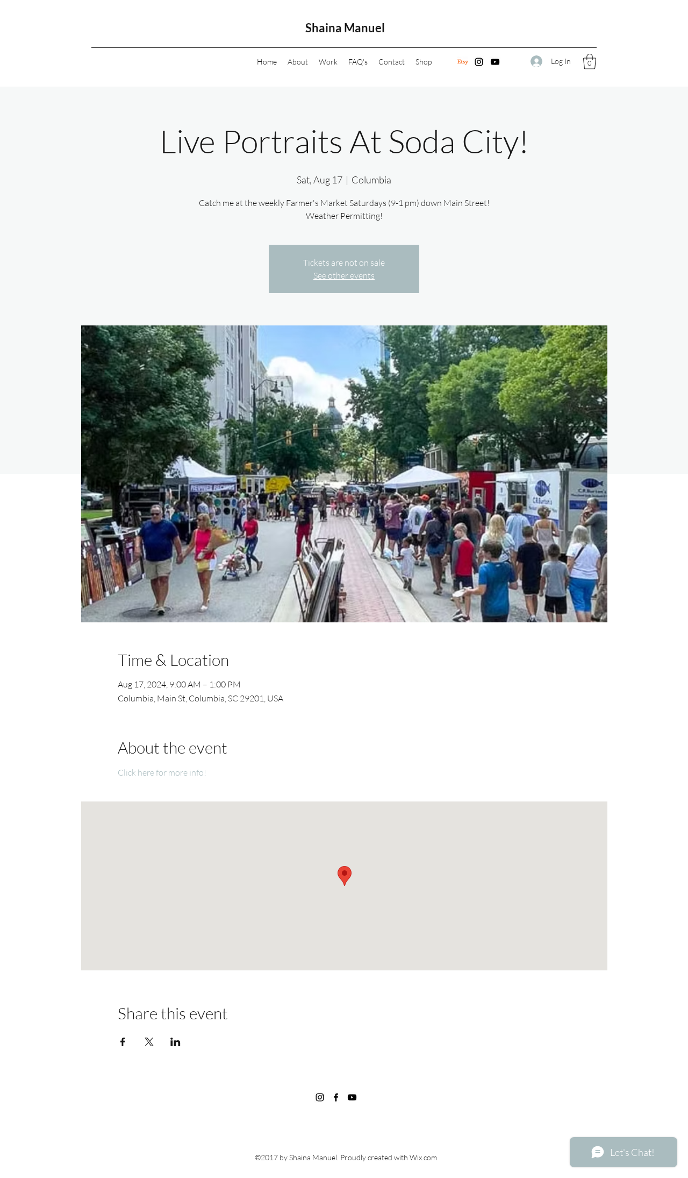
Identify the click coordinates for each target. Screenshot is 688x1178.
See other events (344, 275)
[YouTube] (495, 61)
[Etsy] (462, 61)
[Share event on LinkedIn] (175, 1042)
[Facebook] (336, 1097)
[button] (589, 61)
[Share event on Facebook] (123, 1042)
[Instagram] (479, 61)
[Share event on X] (149, 1042)
